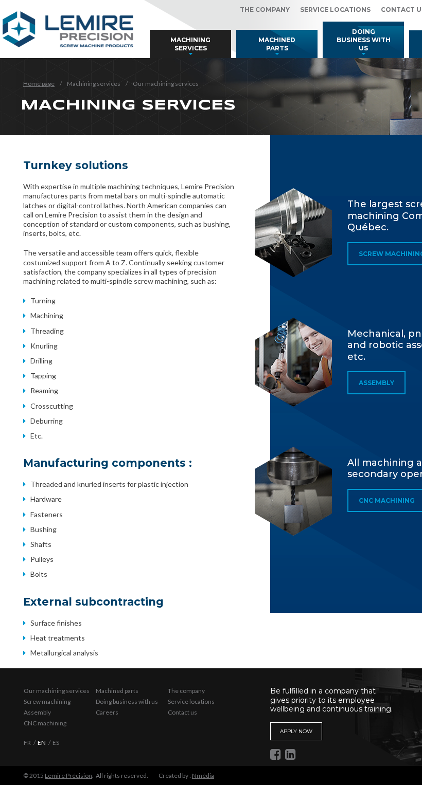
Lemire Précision (68, 775)
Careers (107, 712)
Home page (39, 83)
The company (265, 9)
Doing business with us (364, 39)
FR (27, 742)
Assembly (376, 383)
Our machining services (57, 691)
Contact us (182, 712)
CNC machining (45, 723)
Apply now (296, 731)
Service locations (335, 9)
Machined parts (276, 44)
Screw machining (47, 701)
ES (55, 742)
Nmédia (203, 775)
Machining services (190, 44)
